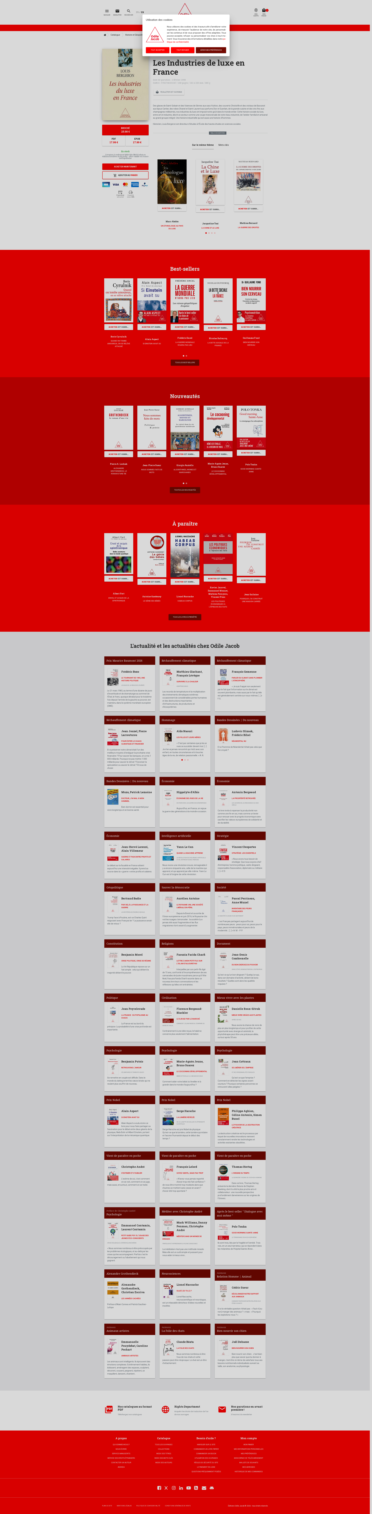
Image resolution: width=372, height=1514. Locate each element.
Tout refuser (183, 50)
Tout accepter (157, 50)
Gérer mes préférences (211, 50)
